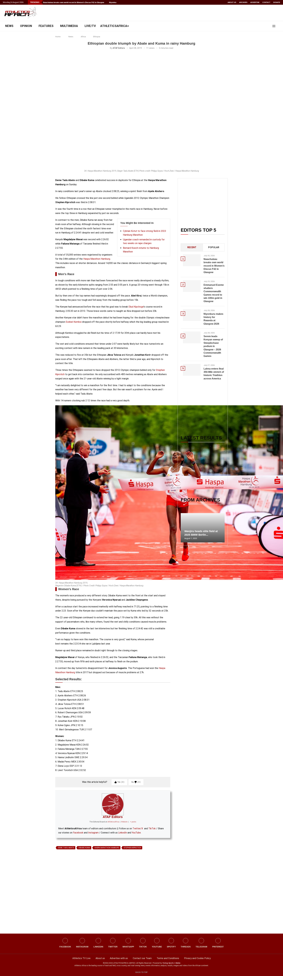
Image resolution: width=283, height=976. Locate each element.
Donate (276, 2)
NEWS (9, 26)
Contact (266, 2)
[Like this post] (69, 884)
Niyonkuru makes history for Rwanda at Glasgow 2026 (213, 319)
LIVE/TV (90, 26)
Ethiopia (96, 36)
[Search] (278, 26)
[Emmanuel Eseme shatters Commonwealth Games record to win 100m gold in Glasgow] (192, 286)
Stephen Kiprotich (132, 848)
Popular (213, 247)
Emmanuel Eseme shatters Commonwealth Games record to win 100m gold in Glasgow (214, 293)
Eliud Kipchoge (136, 306)
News (70, 36)
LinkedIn (122, 832)
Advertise (254, 2)
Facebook (78, 832)
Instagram (93, 832)
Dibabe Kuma (84, 848)
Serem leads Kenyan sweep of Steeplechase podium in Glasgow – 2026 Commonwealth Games (213, 346)
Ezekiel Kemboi (74, 321)
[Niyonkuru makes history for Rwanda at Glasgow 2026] (192, 315)
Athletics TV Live (81, 958)
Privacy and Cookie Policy (197, 958)
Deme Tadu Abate (66, 848)
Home (57, 36)
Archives (243, 2)
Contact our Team (142, 958)
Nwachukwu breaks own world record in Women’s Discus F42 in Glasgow (73, 2)
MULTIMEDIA (69, 26)
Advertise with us (119, 958)
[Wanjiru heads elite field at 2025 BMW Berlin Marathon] (203, 527)
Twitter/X (138, 828)
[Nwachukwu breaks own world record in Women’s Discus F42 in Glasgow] (192, 260)
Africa (83, 36)
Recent (191, 247)
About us (232, 2)
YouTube (136, 832)
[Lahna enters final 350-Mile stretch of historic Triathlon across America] (192, 370)
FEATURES (46, 26)
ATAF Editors (119, 48)
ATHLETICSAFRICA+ (114, 26)
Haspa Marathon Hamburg (96, 258)
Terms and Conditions (168, 958)
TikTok (152, 828)
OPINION (26, 26)
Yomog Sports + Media (171, 963)
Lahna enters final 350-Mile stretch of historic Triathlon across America (214, 373)
